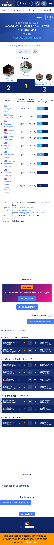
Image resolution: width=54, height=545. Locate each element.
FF (2, 185)
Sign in (26, 3)
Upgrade (47, 10)
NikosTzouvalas (9, 79)
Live (4, 10)
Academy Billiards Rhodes (27, 37)
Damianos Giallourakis (21, 210)
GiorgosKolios (26, 76)
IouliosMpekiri (49, 83)
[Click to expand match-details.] (30, 343)
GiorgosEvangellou (39, 83)
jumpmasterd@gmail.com (23, 213)
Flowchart (28, 307)
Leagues (33, 10)
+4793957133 (40, 213)
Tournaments (17, 10)
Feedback (28, 514)
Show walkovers (39, 315)
